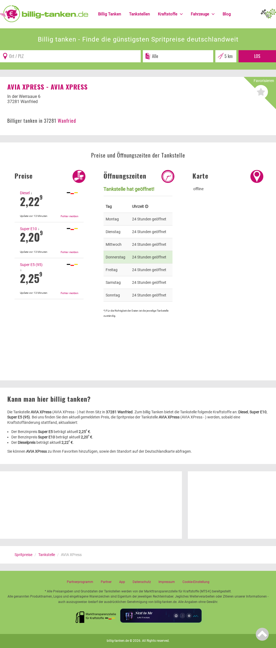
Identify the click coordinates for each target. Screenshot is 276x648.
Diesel (25, 193)
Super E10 (28, 229)
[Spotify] (176, 615)
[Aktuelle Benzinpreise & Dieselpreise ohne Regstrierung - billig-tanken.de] (44, 13)
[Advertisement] (49, 330)
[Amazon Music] (182, 615)
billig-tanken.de (118, 641)
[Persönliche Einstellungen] (270, 14)
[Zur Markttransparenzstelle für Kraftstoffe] (96, 615)
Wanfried (67, 120)
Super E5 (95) (31, 264)
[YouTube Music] (189, 615)
